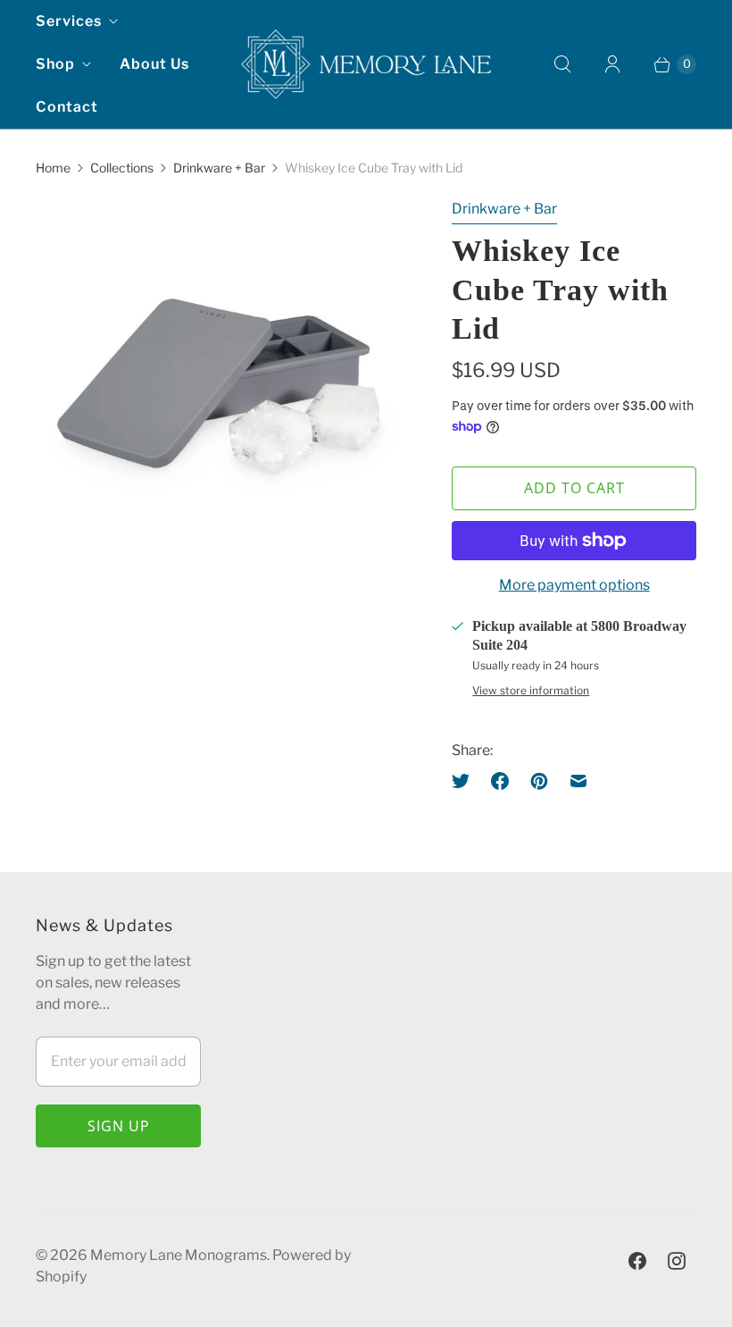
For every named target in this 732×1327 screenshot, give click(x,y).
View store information (530, 690)
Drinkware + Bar (219, 167)
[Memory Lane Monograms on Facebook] (637, 1261)
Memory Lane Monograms (178, 1255)
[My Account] (612, 64)
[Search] (562, 64)
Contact (67, 106)
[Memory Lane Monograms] (366, 63)
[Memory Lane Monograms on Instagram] (676, 1261)
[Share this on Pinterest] (539, 781)
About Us (154, 63)
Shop (55, 63)
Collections (122, 167)
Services (69, 21)
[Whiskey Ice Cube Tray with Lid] (219, 381)
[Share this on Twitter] (466, 781)
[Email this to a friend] (578, 781)
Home (53, 167)
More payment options (574, 584)
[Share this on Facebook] (500, 781)
